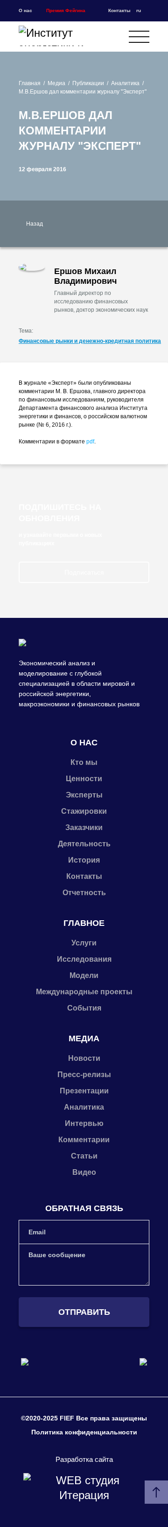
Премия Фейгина (65, 10)
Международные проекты (84, 992)
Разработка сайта (84, 1459)
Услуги (84, 943)
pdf (90, 441)
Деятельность (84, 844)
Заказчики (84, 827)
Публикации (88, 83)
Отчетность (84, 893)
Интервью (84, 1123)
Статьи (84, 1156)
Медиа (56, 83)
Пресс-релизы (84, 1074)
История (84, 860)
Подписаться (84, 572)
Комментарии (84, 1140)
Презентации (84, 1091)
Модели (84, 975)
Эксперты (84, 795)
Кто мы (84, 762)
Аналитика (125, 83)
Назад (34, 224)
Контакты (119, 10)
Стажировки (84, 811)
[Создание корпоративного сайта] (84, 1487)
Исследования (84, 959)
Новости (84, 1058)
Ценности (84, 779)
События (84, 1008)
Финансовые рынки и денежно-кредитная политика (90, 341)
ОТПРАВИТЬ (84, 1312)
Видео (84, 1172)
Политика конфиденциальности (84, 1432)
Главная (30, 83)
